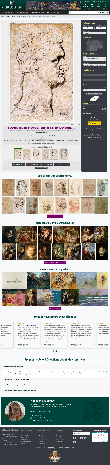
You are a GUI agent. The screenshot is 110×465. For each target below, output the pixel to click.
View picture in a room (63, 164)
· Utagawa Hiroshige (60, 439)
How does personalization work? (14, 367)
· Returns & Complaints (26, 441)
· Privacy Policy (24, 438)
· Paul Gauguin (59, 436)
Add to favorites (33, 164)
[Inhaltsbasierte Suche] (103, 12)
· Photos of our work (42, 439)
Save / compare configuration (95, 93)
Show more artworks (55, 308)
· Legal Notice (24, 434)
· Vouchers (40, 441)
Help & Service (51, 12)
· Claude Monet (59, 434)
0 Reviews (44, 167)
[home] (2, 12)
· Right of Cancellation (26, 439)
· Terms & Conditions (25, 436)
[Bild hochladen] (107, 12)
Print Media (42, 12)
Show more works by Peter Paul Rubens (55, 262)
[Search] (100, 12)
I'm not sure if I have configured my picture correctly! (20, 390)
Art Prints (7, 12)
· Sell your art (41, 434)
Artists (13, 12)
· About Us (23, 443)
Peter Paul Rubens (21, 16)
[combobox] (94, 33)
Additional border (86, 31)
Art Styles (26, 12)
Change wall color (47, 164)
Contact (58, 12)
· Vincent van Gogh (60, 432)
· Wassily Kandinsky (60, 438)
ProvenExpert (10, 344)
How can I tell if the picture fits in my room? (17, 379)
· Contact (23, 432)
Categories (19, 12)
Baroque (14, 16)
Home (2, 16)
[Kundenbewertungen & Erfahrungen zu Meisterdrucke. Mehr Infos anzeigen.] (100, 435)
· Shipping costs (41, 436)
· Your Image (41, 432)
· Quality (40, 438)
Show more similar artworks (55, 216)
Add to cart (95, 123)
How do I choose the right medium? (14, 385)
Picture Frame (34, 12)
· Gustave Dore (59, 441)
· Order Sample (41, 443)
